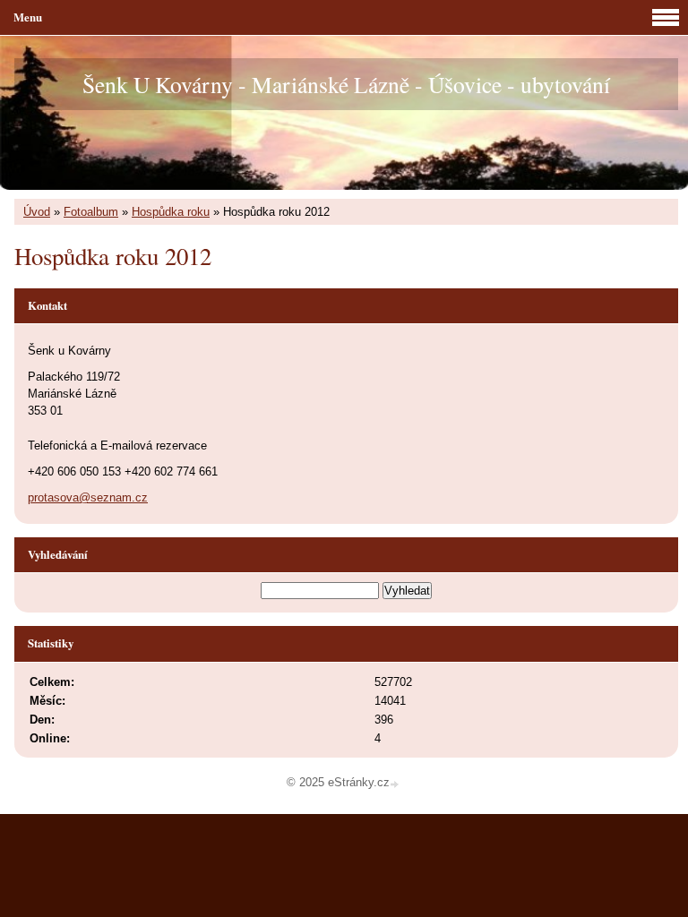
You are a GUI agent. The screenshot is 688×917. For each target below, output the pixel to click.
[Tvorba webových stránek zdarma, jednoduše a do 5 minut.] (396, 784)
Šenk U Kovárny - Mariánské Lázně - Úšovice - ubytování (346, 84)
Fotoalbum (91, 212)
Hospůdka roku (171, 212)
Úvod (36, 212)
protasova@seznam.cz (88, 497)
